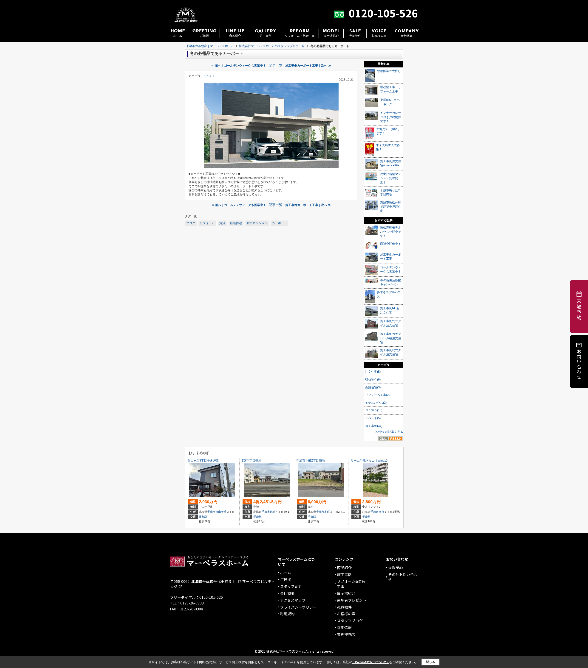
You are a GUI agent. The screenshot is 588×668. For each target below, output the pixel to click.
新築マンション (256, 223)
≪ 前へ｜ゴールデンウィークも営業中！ (238, 65)
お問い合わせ (579, 364)
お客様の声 (378, 35)
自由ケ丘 (220, 511)
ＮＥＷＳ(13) (373, 410)
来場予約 (395, 567)
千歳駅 (257, 516)
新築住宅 (236, 223)
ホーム (177, 35)
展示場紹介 (331, 35)
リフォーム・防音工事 (300, 35)
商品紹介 (235, 35)
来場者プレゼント (351, 600)
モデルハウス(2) (376, 402)
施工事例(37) (373, 426)
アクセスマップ (292, 600)
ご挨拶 (204, 35)
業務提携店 (346, 634)
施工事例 (265, 35)
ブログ (190, 223)
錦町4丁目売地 (251, 460)
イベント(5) (373, 418)
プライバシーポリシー (298, 607)
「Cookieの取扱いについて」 (370, 662)
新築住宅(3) (373, 387)
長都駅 (203, 516)
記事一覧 (276, 65)
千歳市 (211, 511)
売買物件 (355, 35)
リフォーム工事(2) (377, 395)
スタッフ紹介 (291, 586)
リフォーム (207, 223)
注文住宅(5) (373, 371)
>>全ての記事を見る (389, 432)
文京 (381, 511)
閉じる (430, 662)
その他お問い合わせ (403, 577)
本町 (327, 511)
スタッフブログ (350, 620)
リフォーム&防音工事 (351, 584)
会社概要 (407, 35)
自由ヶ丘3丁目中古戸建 (203, 460)
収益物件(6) (373, 379)
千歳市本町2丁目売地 (310, 460)
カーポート (279, 223)
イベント (209, 76)
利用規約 (287, 613)
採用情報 (344, 627)
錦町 (272, 511)
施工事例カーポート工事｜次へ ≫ (308, 65)
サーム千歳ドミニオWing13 (369, 460)
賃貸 (222, 223)
